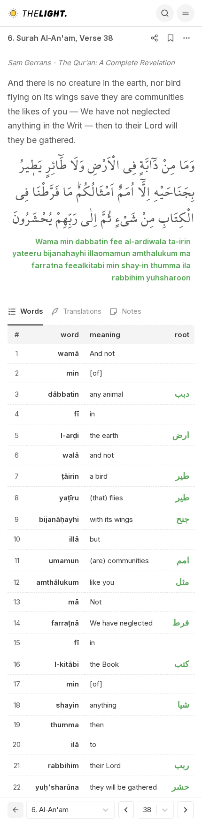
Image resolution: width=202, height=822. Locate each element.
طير (182, 476)
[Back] (15, 810)
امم (183, 560)
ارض (180, 435)
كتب (181, 664)
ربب (181, 765)
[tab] (25, 312)
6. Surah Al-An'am (41, 38)
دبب (182, 394)
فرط (180, 622)
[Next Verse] (186, 809)
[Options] (186, 38)
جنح (182, 519)
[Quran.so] (37, 13)
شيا (183, 704)
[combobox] (32, 810)
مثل (182, 582)
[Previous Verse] (126, 809)
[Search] (165, 13)
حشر (180, 787)
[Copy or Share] (155, 38)
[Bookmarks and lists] (171, 38)
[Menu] (185, 13)
